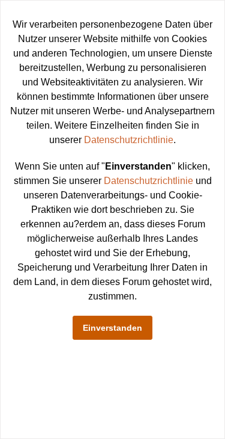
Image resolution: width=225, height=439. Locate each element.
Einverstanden (112, 328)
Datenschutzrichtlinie (128, 140)
